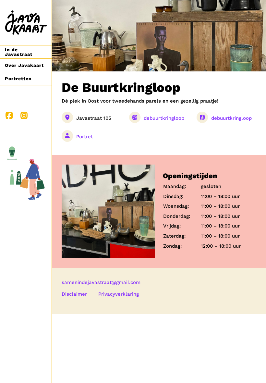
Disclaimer (74, 294)
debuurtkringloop (164, 118)
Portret (84, 137)
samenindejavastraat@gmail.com (101, 282)
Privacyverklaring (118, 294)
